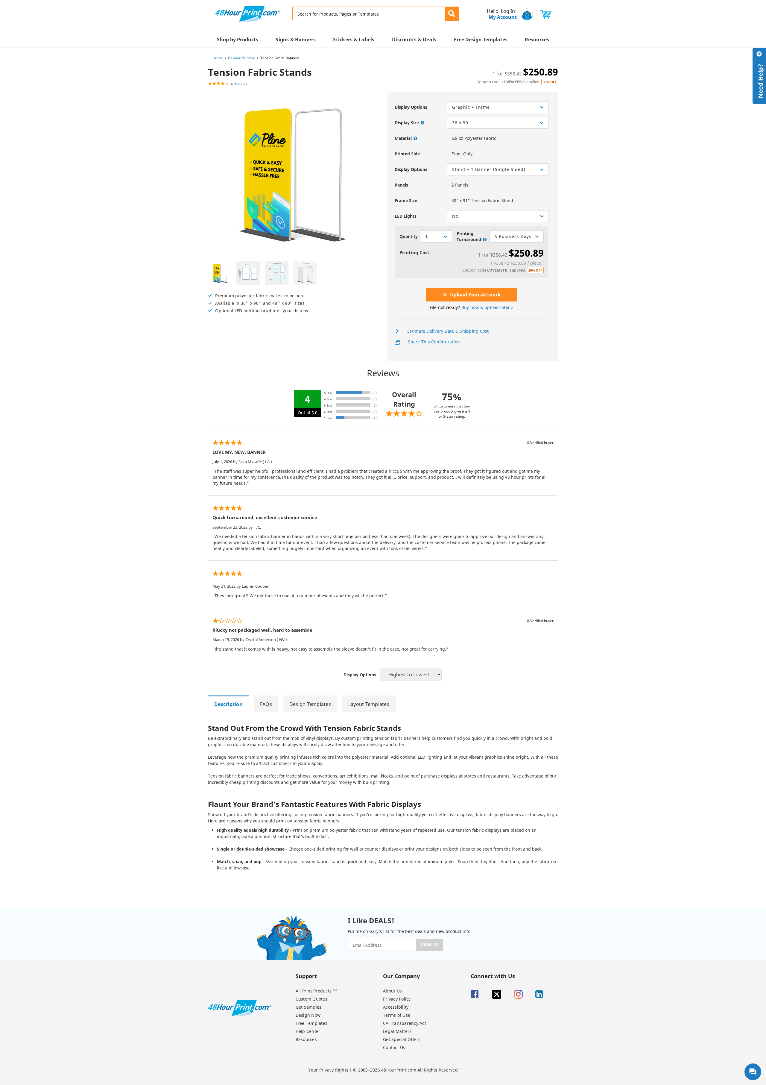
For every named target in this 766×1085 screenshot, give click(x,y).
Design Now (308, 1015)
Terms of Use (396, 1015)
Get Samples (309, 1007)
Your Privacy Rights (328, 1070)
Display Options (411, 107)
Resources (306, 1039)
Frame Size (406, 200)
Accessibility (395, 1007)
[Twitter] (502, 994)
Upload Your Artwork (475, 294)
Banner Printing (241, 57)
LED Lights (406, 216)
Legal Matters (397, 1031)
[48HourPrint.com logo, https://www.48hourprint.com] (247, 13)
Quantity (408, 236)
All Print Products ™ (316, 991)
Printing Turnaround (469, 236)
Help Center (308, 1031)
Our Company (401, 975)
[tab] (231, 703)
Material (403, 138)
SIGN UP (429, 945)
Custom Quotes (311, 999)
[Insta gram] (524, 994)
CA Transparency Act (404, 1023)
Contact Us (394, 1047)
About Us (392, 991)
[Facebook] (481, 994)
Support (306, 975)
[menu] (500, 14)
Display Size (407, 122)
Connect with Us (493, 975)
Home (217, 57)
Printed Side (407, 154)
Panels (401, 185)
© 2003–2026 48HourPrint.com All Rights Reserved (405, 1070)
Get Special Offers (402, 1039)
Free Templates (312, 1023)
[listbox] (497, 123)
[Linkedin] (545, 994)
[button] (452, 14)
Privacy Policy (397, 999)
